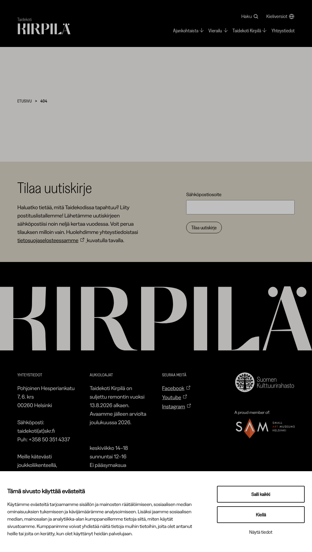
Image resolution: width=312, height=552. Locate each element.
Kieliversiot (276, 16)
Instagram (173, 406)
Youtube (171, 397)
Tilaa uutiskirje (204, 227)
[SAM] (265, 428)
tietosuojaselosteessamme (47, 240)
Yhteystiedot (283, 31)
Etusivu (24, 101)
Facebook (173, 388)
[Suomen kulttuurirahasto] (265, 382)
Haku (246, 16)
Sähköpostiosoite (204, 194)
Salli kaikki (260, 494)
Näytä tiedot (260, 532)
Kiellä (261, 515)
